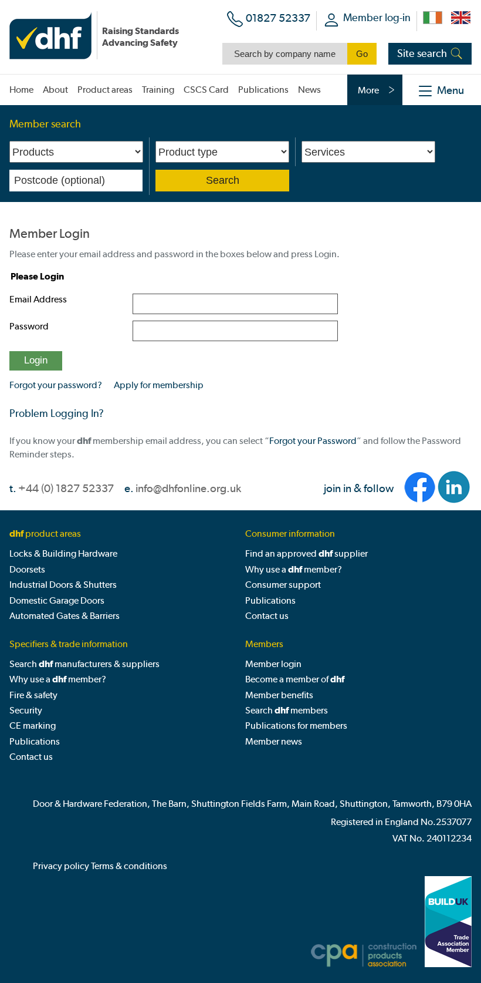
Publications (270, 600)
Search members (286, 710)
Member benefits (279, 695)
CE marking (32, 725)
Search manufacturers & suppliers (84, 663)
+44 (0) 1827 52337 (66, 488)
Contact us (267, 615)
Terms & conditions (129, 865)
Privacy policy (61, 865)
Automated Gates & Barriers (64, 615)
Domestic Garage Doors (56, 600)
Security (25, 710)
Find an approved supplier (306, 553)
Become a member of (294, 679)
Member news (273, 741)
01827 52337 (278, 18)
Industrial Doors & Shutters (63, 584)
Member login (273, 663)
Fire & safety (33, 695)
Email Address (38, 299)
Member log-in (377, 17)
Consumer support (283, 584)
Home (21, 89)
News (309, 89)
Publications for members (296, 725)
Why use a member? (293, 569)
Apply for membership (159, 384)
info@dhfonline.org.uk (188, 488)
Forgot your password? (55, 384)
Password (29, 326)
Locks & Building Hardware (63, 553)
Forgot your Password (313, 440)
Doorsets (27, 569)
